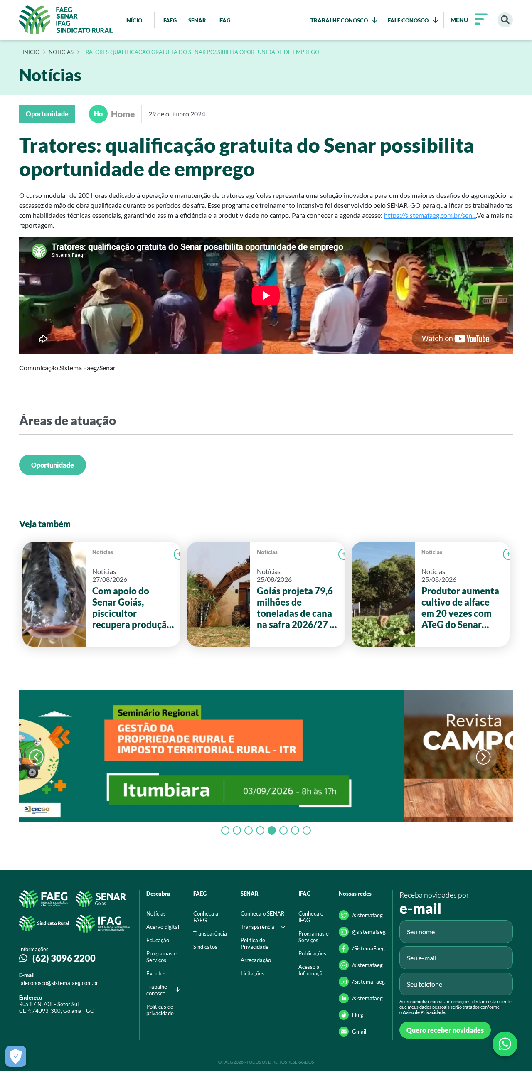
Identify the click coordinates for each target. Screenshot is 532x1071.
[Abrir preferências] (15, 1056)
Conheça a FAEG (205, 916)
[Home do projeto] (66, 19)
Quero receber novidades (445, 1030)
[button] (483, 757)
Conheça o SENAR (262, 913)
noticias (61, 52)
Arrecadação (256, 960)
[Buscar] (505, 20)
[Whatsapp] (505, 1044)
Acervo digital (162, 926)
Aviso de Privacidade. (424, 1012)
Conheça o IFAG (310, 916)
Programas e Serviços (161, 956)
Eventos (156, 973)
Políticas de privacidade (160, 1010)
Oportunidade (52, 465)
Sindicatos (205, 946)
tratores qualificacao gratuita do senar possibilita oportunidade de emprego (200, 52)
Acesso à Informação (311, 970)
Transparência (210, 933)
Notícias (102, 552)
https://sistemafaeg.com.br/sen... (430, 215)
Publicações (312, 953)
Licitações (252, 973)
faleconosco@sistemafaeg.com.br (58, 983)
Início (30, 52)
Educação (157, 940)
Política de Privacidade (254, 943)
